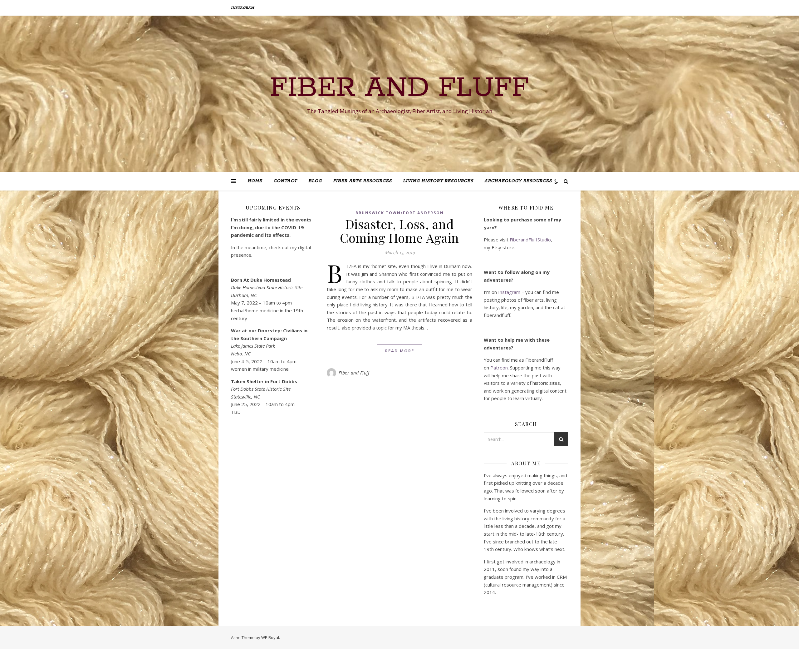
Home (255, 181)
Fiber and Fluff (399, 88)
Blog (315, 181)
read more (399, 351)
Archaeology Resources (518, 181)
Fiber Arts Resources (362, 181)
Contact (285, 181)
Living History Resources (438, 181)
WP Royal (270, 637)
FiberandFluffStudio (530, 239)
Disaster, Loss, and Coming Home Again (399, 231)
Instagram (242, 8)
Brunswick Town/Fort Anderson (399, 213)
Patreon (499, 367)
